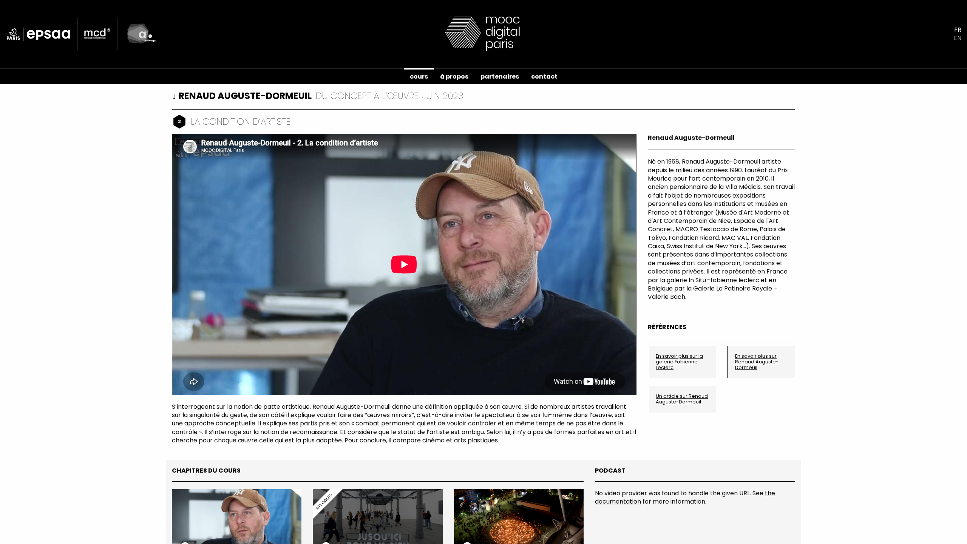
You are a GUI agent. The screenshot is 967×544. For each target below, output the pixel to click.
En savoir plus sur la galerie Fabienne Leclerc (679, 362)
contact (544, 76)
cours (419, 76)
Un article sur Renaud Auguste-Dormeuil (682, 399)
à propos (454, 76)
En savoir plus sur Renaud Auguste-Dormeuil (757, 362)
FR (957, 30)
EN (957, 38)
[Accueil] (483, 33)
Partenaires (499, 76)
